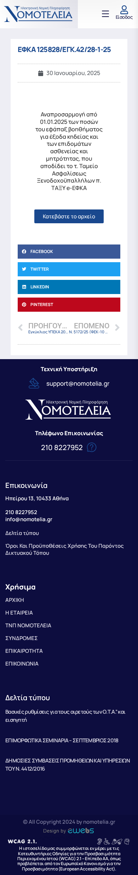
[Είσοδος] (124, 9)
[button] (69, 251)
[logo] (39, 14)
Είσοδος (124, 17)
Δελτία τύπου (27, 697)
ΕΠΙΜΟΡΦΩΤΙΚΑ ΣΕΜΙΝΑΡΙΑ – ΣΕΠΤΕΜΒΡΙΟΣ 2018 (61, 740)
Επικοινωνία (26, 485)
